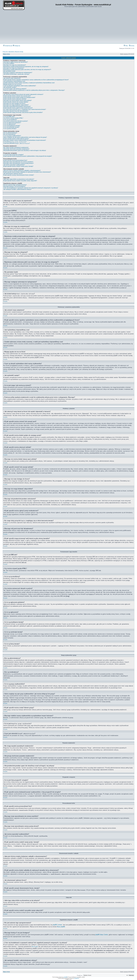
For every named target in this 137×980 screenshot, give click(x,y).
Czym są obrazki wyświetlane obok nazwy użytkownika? (19, 85)
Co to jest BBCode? (9, 116)
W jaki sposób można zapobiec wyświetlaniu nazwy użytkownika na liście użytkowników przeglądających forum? (36, 79)
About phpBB (61, 926)
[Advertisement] (68, 27)
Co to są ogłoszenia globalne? (12, 122)
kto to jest (35, 946)
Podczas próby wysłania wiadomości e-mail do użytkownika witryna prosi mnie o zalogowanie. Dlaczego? (34, 90)
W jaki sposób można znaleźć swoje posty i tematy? (18, 166)
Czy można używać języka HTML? (13, 118)
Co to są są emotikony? (10, 119)
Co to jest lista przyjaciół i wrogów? (13, 154)
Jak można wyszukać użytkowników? (14, 165)
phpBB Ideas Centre (101, 934)
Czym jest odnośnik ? (16, 143)
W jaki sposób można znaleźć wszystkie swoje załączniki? (20, 180)
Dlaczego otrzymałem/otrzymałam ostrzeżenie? (17, 106)
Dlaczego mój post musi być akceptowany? (15, 111)
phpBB (65, 977)
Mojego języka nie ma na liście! (12, 84)
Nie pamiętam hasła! (9, 71)
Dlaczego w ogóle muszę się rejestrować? (15, 62)
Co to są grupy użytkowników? (12, 136)
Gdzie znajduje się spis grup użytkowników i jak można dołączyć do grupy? (25, 137)
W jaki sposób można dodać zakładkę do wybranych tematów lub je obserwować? (27, 172)
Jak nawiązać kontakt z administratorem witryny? (17, 189)
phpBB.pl (76, 978)
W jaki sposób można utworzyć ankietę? (15, 99)
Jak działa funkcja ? (16, 74)
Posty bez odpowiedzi (8, 51)
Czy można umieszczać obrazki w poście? (15, 121)
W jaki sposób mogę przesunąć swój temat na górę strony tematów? (23, 112)
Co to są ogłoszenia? (9, 124)
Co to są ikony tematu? (10, 128)
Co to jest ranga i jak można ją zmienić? (14, 88)
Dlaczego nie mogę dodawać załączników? (16, 105)
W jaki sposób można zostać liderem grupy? (16, 139)
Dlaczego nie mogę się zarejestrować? (14, 65)
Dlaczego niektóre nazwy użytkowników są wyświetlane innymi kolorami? (24, 140)
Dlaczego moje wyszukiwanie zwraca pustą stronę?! (18, 163)
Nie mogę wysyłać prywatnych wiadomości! (15, 147)
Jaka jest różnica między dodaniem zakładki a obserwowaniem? (22, 170)
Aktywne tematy (19, 51)
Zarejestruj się (8, 45)
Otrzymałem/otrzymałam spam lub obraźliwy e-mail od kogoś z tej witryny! (24, 150)
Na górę (5, 206)
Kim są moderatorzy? (9, 134)
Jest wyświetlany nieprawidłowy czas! (14, 81)
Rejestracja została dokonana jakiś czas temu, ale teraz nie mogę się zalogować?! (27, 69)
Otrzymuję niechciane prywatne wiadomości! (16, 149)
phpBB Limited (57, 925)
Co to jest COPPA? (8, 63)
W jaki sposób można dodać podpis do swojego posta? (19, 97)
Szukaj (132, 45)
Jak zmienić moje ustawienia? (12, 78)
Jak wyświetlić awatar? (10, 87)
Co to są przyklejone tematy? (11, 125)
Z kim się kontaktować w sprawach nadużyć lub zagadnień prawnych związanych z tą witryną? (30, 188)
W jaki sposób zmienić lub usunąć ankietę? (15, 102)
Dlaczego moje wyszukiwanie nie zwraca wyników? (18, 162)
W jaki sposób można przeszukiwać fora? (15, 160)
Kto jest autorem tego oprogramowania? (15, 185)
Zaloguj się (17, 45)
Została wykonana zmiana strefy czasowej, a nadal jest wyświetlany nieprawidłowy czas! (29, 82)
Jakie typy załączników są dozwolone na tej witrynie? (18, 179)
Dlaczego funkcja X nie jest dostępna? (14, 186)
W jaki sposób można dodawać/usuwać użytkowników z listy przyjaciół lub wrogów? (27, 156)
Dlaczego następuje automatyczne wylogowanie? (17, 72)
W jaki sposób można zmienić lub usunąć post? (17, 96)
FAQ (126, 45)
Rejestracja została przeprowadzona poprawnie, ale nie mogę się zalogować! (25, 66)
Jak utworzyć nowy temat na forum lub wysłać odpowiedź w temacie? (23, 94)
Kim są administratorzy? (10, 133)
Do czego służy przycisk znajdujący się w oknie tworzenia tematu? (24, 109)
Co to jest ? (15, 142)
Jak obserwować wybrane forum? (13, 173)
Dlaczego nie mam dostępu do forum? (14, 103)
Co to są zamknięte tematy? (11, 127)
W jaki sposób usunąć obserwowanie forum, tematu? (18, 175)
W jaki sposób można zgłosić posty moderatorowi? (18, 108)
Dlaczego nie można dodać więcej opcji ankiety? (17, 100)
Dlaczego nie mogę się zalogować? (13, 68)
